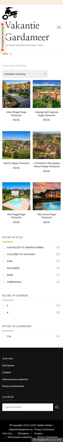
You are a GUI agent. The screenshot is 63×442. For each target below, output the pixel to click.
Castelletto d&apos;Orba (25, 247)
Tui (9, 336)
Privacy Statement (13, 386)
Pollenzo (13, 268)
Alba (10, 275)
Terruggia (14, 282)
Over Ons (7, 358)
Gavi (10, 261)
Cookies (6, 372)
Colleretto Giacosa (21, 254)
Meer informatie (16, 93)
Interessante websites (15, 379)
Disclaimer (8, 365)
